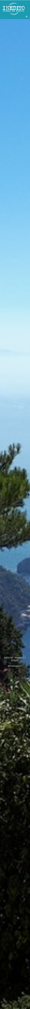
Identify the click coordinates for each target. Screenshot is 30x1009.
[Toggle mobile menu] (27, 16)
